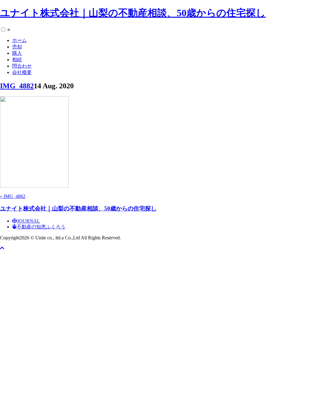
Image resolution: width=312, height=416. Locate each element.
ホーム (19, 40)
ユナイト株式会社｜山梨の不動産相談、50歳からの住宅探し (133, 12)
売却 (17, 46)
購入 (17, 53)
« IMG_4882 (12, 196)
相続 (17, 59)
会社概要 (22, 72)
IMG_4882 (17, 86)
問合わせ (22, 66)
